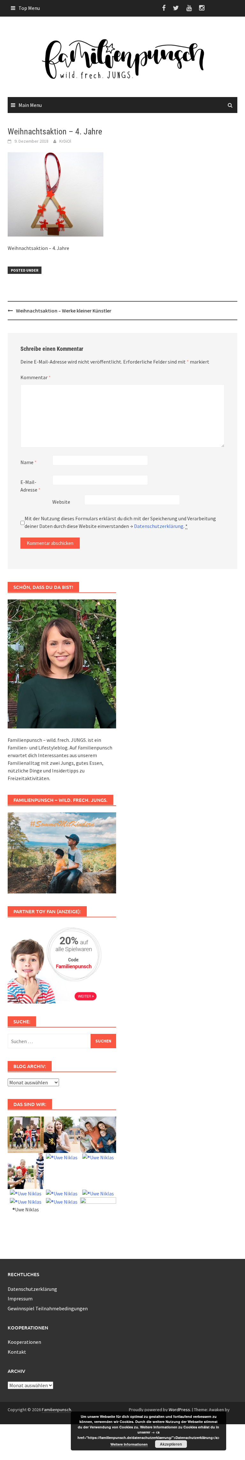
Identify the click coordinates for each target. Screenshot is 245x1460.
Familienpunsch (56, 1409)
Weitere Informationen (129, 1444)
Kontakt (17, 1352)
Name (28, 462)
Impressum (20, 1298)
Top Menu (29, 8)
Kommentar (35, 377)
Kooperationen (24, 1342)
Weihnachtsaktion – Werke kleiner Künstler (63, 310)
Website (61, 502)
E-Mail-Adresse (30, 486)
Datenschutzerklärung (158, 526)
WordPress (179, 1409)
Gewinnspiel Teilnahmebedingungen (48, 1308)
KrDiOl (65, 141)
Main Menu (30, 105)
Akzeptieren (171, 1444)
